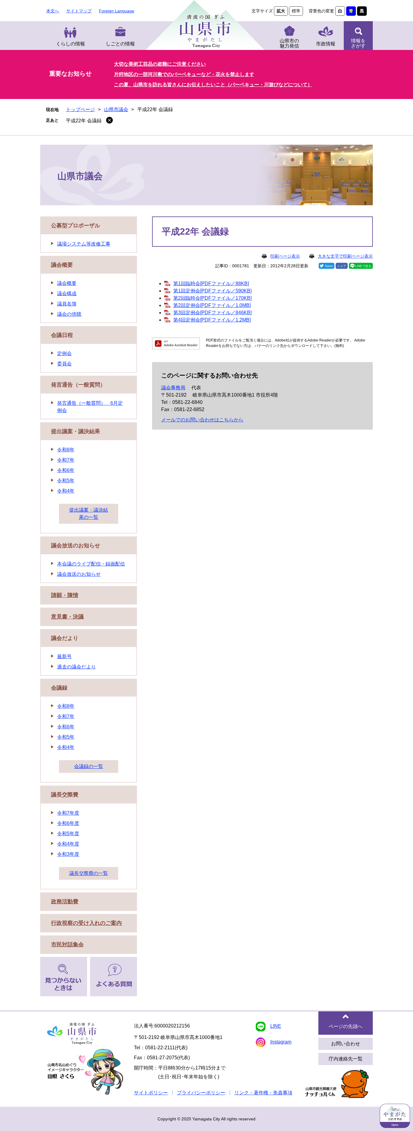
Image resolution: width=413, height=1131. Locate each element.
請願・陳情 (64, 595)
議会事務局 (173, 387)
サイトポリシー (151, 1092)
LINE (275, 1026)
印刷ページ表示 (285, 256)
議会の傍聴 (69, 314)
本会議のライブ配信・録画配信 (91, 563)
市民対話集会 (67, 944)
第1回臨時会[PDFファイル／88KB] (211, 283)
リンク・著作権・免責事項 (263, 1092)
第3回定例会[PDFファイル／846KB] (212, 312)
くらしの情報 (70, 43)
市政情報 (325, 43)
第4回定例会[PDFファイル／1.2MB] (212, 319)
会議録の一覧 (88, 766)
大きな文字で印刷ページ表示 (345, 256)
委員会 (64, 363)
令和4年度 (68, 843)
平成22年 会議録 (84, 120)
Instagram (280, 1041)
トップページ (80, 109)
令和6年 (65, 470)
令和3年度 (68, 854)
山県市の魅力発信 (289, 43)
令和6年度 (68, 823)
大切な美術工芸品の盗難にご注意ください (160, 64)
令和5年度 (68, 833)
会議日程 (62, 335)
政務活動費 (64, 902)
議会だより (64, 638)
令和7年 (65, 460)
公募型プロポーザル (75, 226)
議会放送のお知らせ (75, 545)
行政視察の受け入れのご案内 (86, 923)
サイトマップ (79, 10)
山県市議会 (116, 109)
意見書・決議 (67, 617)
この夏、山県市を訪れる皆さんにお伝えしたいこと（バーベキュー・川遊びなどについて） (213, 84)
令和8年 (65, 449)
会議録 (59, 688)
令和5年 (65, 480)
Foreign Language (116, 10)
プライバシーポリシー (201, 1092)
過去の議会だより (76, 666)
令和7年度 (68, 813)
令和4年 (65, 490)
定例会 (64, 353)
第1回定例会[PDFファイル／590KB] (212, 290)
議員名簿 (66, 303)
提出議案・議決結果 (75, 431)
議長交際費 (64, 795)
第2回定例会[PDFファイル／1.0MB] (212, 305)
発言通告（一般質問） (78, 385)
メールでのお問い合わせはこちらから (202, 419)
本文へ (52, 10)
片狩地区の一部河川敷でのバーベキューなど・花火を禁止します (184, 74)
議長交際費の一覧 (88, 873)
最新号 (64, 656)
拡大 (281, 10)
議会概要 (62, 265)
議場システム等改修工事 (83, 243)
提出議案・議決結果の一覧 (88, 513)
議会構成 (66, 293)
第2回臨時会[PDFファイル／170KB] (212, 298)
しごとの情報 (120, 43)
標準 (296, 10)
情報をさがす (358, 43)
